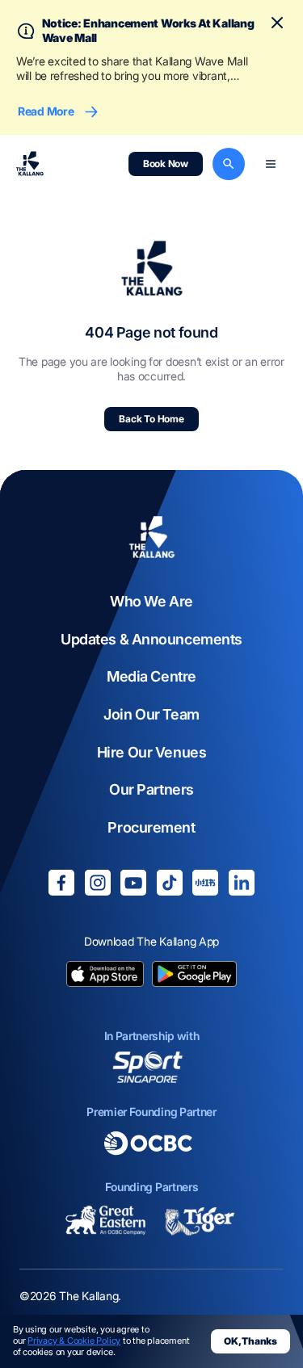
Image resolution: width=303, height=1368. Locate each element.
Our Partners (151, 789)
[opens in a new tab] (105, 975)
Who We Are (151, 601)
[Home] (152, 539)
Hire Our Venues (151, 752)
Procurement (151, 827)
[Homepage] (30, 164)
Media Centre (151, 676)
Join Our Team (151, 714)
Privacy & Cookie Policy (73, 1340)
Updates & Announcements (151, 639)
